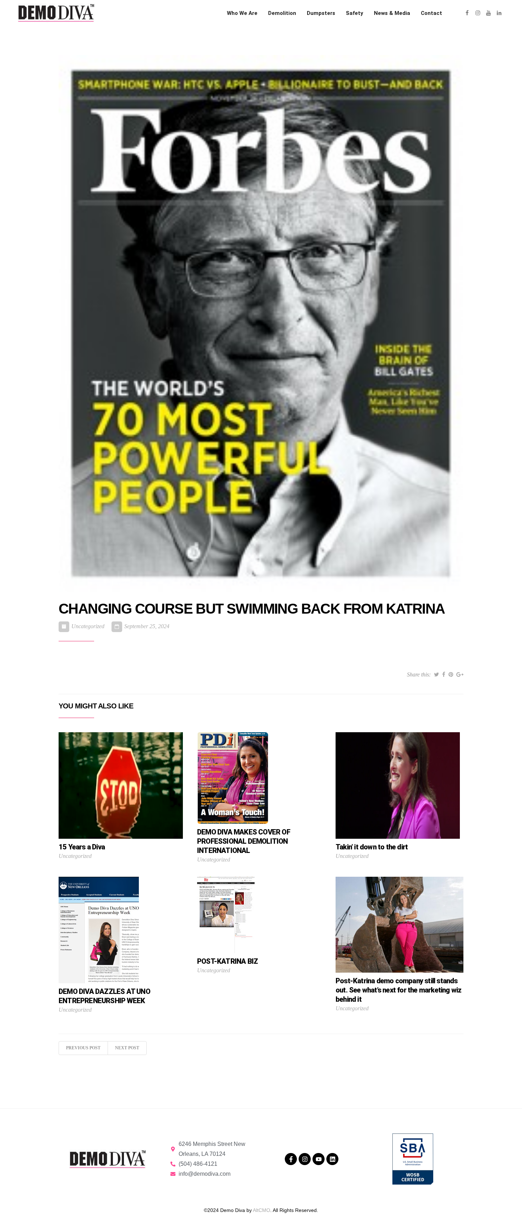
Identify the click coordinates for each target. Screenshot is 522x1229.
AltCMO (261, 1210)
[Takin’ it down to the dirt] (398, 785)
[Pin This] (450, 675)
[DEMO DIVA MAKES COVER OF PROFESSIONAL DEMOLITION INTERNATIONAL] (232, 777)
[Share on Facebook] (443, 675)
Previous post (83, 1047)
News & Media (392, 13)
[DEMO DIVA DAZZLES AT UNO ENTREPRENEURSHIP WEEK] (99, 929)
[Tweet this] (436, 675)
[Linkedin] (332, 1159)
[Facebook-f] (291, 1159)
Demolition (282, 13)
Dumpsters (321, 13)
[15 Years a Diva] (121, 785)
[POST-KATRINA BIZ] (226, 914)
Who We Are (242, 13)
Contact (431, 13)
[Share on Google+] (459, 675)
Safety (354, 13)
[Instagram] (305, 1159)
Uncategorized (87, 626)
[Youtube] (318, 1159)
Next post (127, 1047)
